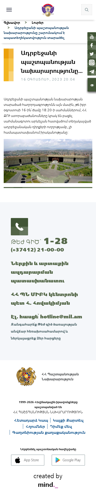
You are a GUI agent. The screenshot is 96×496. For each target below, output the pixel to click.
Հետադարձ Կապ (31, 420)
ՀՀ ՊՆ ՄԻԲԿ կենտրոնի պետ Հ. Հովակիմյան (44, 298)
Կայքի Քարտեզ (68, 420)
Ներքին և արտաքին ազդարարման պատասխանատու (39, 272)
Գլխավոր (12, 22)
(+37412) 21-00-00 (37, 250)
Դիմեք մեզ (61, 426)
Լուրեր (38, 22)
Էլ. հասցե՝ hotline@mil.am (46, 316)
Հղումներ (36, 426)
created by (48, 479)
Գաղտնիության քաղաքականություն (48, 432)
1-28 (55, 241)
